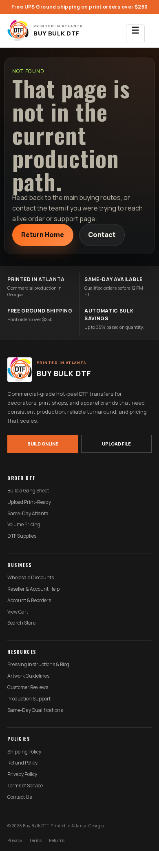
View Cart (17, 612)
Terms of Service (25, 785)
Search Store (21, 623)
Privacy (14, 840)
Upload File (116, 444)
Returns (56, 840)
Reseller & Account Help (33, 589)
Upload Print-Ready (29, 502)
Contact (101, 234)
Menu (135, 33)
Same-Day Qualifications (35, 710)
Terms (35, 840)
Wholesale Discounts (30, 577)
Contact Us (19, 797)
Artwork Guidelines (28, 676)
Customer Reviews (27, 687)
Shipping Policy (24, 752)
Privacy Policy (22, 774)
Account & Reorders (29, 600)
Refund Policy (22, 763)
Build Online (42, 444)
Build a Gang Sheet (28, 491)
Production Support (29, 699)
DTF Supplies (21, 536)
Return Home (42, 234)
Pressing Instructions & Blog (38, 664)
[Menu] (135, 31)
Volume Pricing (23, 524)
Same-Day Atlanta (28, 513)
